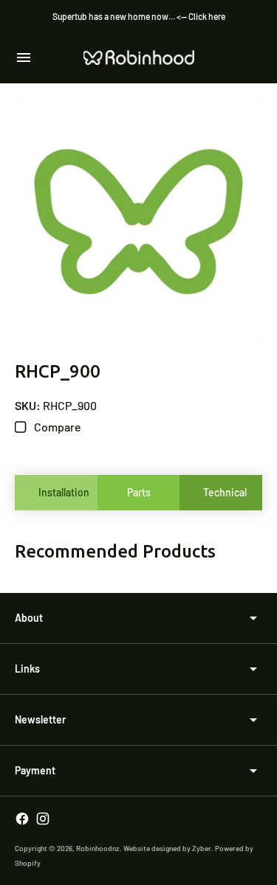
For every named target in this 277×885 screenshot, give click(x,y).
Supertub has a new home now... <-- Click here (138, 16)
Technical (225, 492)
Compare (56, 427)
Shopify (28, 862)
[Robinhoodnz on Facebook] (22, 818)
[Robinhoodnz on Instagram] (42, 818)
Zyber (201, 848)
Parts (139, 492)
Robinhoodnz (98, 848)
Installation (63, 492)
